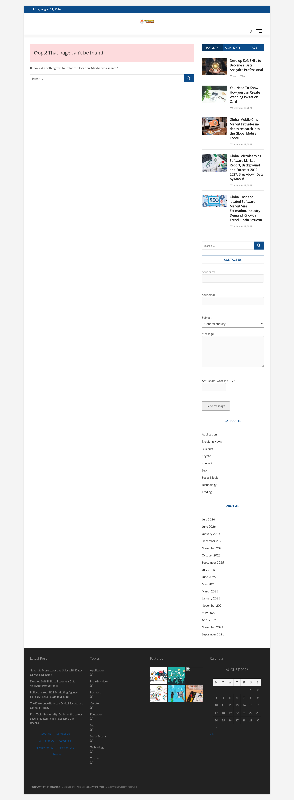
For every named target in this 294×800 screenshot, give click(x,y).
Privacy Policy (44, 747)
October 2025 (211, 555)
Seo (204, 470)
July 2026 (208, 519)
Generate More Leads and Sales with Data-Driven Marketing (56, 672)
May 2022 (209, 612)
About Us (45, 733)
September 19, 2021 (242, 108)
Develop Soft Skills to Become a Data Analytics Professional (246, 65)
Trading (207, 492)
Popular (212, 47)
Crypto (206, 456)
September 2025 (213, 562)
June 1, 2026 (238, 76)
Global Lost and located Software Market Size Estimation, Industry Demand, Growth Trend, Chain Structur (246, 208)
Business (208, 448)
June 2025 (209, 577)
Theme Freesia (83, 786)
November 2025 (212, 548)
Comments (232, 47)
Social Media (210, 477)
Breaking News (212, 441)
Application (209, 434)
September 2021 (213, 634)
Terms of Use (66, 747)
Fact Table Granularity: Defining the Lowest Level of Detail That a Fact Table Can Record (56, 718)
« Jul (212, 734)
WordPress (98, 786)
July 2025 (208, 569)
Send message (216, 406)
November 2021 (212, 627)
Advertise (65, 740)
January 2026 (211, 533)
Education (208, 463)
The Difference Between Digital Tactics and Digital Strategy (56, 705)
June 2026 (209, 526)
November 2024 (212, 605)
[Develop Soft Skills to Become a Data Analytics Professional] (214, 60)
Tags (253, 47)
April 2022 (209, 620)
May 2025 (209, 584)
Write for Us (46, 740)
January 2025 (211, 598)
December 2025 (212, 541)
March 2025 (210, 591)
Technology (209, 484)
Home (57, 754)
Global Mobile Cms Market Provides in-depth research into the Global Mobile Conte (245, 128)
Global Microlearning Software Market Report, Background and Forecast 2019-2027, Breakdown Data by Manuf (247, 167)
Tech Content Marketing (45, 786)
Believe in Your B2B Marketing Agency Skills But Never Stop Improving (54, 694)
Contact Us (63, 733)
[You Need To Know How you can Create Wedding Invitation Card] (214, 88)
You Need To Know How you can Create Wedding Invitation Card (245, 95)
